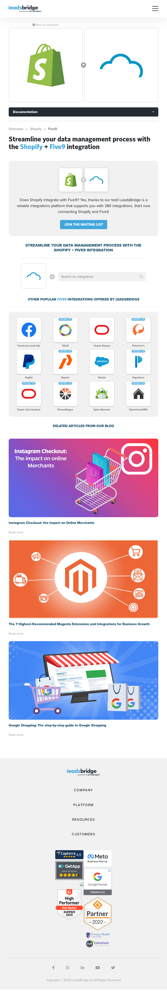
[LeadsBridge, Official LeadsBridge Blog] (25, 8)
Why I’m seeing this (47, 25)
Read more (16, 532)
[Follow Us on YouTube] (97, 968)
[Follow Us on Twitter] (113, 968)
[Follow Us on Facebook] (53, 968)
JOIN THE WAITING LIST (83, 224)
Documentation (25, 111)
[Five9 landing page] (121, 65)
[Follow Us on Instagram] (67, 968)
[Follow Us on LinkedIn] (82, 968)
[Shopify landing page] (46, 65)
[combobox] (102, 276)
